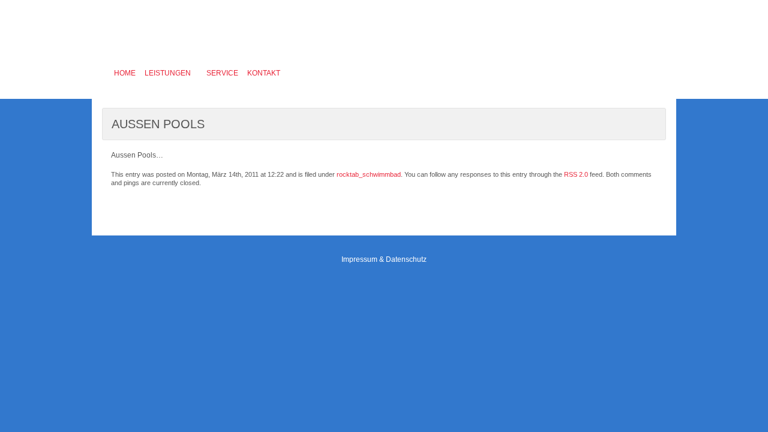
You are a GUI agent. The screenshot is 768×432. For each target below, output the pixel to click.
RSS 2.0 (576, 174)
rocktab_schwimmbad (369, 174)
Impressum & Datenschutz (384, 259)
